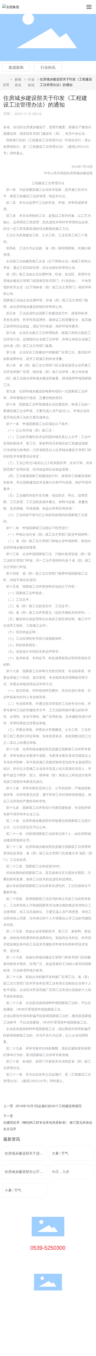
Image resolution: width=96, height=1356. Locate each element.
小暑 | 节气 (13, 1190)
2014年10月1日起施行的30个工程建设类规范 (48, 1106)
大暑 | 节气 (60, 1153)
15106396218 (49, 1257)
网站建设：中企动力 (17, 1320)
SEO (46, 1320)
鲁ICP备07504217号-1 (21, 1314)
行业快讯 (48, 67)
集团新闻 (16, 67)
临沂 (36, 1320)
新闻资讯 (18, 82)
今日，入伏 (60, 1172)
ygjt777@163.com (53, 1263)
